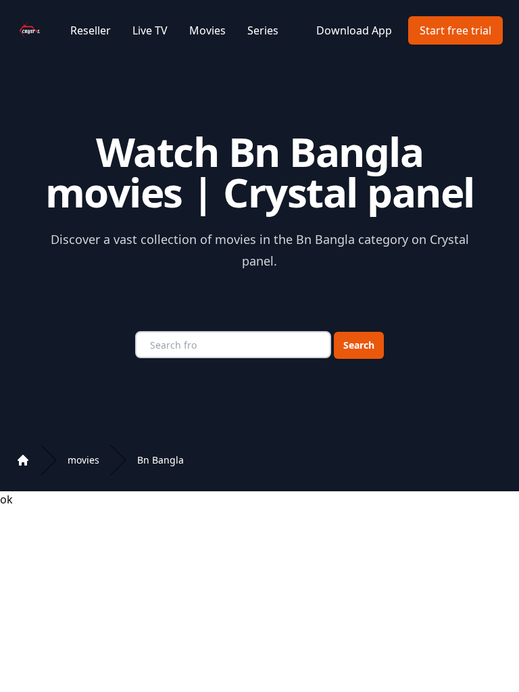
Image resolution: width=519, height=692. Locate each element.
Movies (207, 30)
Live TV (150, 30)
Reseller (90, 30)
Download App (354, 30)
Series (262, 30)
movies (83, 459)
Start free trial (455, 30)
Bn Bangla (160, 459)
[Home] (23, 460)
